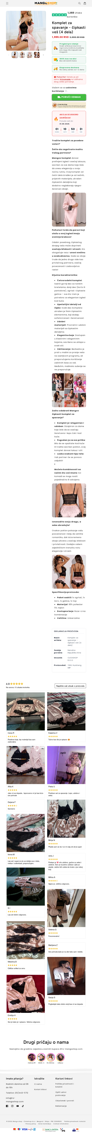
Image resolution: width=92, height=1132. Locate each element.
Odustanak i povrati (64, 1100)
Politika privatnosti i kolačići (64, 1085)
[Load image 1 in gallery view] (15, 55)
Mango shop (17, 1121)
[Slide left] (8, 55)
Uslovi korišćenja (44, 1124)
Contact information (61, 1124)
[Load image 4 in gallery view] (37, 55)
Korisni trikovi (40, 1089)
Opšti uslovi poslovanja (60, 1093)
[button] (7, 3)
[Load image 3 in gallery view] (29, 55)
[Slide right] (43, 55)
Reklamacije (61, 1106)
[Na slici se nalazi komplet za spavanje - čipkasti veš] (69, 224)
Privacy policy (31, 1124)
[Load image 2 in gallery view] (22, 55)
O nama (38, 1084)
